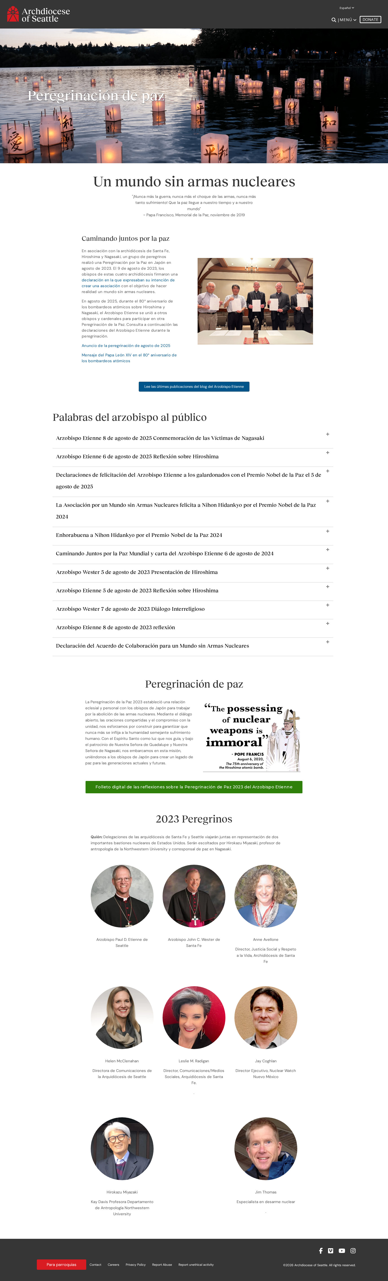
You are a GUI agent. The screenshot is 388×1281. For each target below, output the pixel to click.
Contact (95, 1265)
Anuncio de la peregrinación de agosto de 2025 (126, 345)
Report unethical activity (196, 1265)
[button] (193, 440)
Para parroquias (61, 1264)
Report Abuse (162, 1265)
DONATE (370, 19)
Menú (346, 19)
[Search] (334, 20)
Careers (113, 1265)
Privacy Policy (136, 1265)
